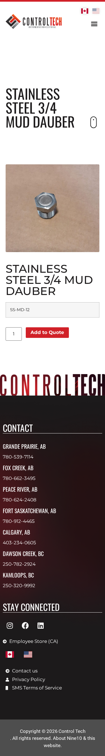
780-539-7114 (18, 457)
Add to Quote (47, 332)
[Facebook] (25, 625)
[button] (94, 24)
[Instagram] (10, 625)
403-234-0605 (19, 542)
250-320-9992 (19, 585)
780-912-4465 (19, 521)
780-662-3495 (19, 478)
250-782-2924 (19, 564)
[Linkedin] (41, 625)
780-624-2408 (19, 500)
